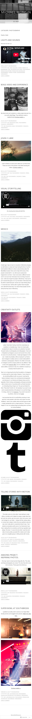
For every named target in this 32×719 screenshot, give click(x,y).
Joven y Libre (7, 138)
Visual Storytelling (11, 188)
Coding (20, 67)
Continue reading (20, 117)
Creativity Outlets (10, 309)
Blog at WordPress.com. (16, 715)
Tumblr (22, 394)
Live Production (15, 69)
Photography (26, 69)
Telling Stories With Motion (15, 491)
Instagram (16, 392)
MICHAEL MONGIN (16, 12)
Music (20, 69)
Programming (4, 72)
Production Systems (6, 70)
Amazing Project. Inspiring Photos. (10, 556)
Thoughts (3, 124)
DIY (27, 67)
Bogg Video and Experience (14, 84)
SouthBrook (17, 695)
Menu (17, 21)
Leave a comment (5, 75)
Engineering (4, 69)
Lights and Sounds (10, 40)
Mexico (4, 229)
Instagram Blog (12, 364)
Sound (14, 72)
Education (12, 122)
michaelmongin (12, 65)
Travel (27, 172)
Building (15, 67)
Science (11, 72)
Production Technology (18, 70)
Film (9, 69)
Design (24, 67)
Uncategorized (21, 72)
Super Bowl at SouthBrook (15, 608)
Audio (11, 67)
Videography (4, 73)
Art (8, 67)
